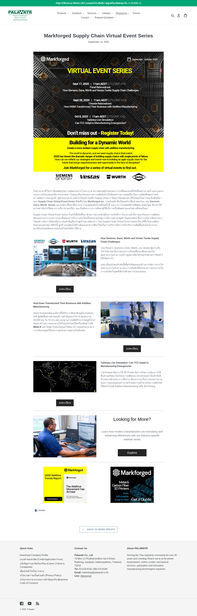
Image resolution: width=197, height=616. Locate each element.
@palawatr (86, 576)
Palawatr (30, 609)
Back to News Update (101, 529)
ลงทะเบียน (65, 289)
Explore (132, 452)
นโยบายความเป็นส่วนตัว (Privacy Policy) (40, 575)
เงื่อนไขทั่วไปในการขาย (32, 571)
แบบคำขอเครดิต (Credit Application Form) (41, 559)
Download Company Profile (34, 555)
